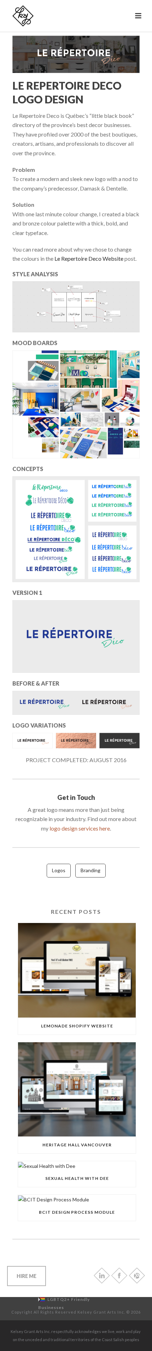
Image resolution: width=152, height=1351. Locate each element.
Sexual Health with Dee (77, 1178)
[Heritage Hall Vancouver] (77, 1089)
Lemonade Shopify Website (77, 1026)
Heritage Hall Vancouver (77, 1144)
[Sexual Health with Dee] (77, 1165)
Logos (58, 870)
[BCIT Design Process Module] (77, 1199)
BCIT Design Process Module (77, 1212)
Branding (90, 870)
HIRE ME (26, 1276)
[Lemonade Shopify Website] (77, 970)
